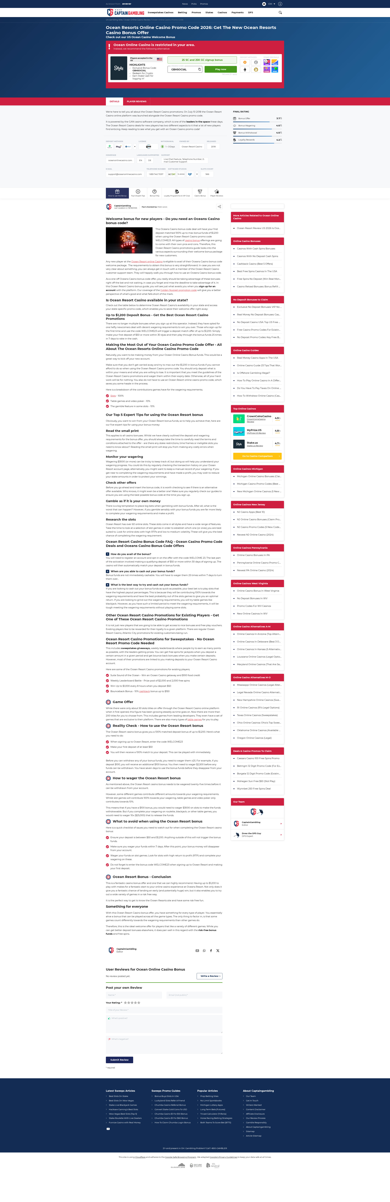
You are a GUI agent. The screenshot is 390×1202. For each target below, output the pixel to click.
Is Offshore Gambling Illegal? (253, 372)
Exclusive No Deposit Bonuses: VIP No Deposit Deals (259, 306)
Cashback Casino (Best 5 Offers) (255, 263)
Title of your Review (118, 1010)
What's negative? (120, 1039)
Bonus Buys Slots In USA (167, 1096)
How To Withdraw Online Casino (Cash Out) (259, 395)
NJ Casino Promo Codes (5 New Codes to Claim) (259, 527)
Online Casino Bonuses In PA (253, 555)
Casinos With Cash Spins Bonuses (256, 248)
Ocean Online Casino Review (137, 20)
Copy (199, 69)
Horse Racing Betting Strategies (216, 1118)
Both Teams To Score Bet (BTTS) (215, 1122)
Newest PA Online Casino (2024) (255, 570)
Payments (238, 12)
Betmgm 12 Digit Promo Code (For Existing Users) (259, 765)
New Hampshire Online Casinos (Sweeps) (259, 700)
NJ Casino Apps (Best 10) (251, 512)
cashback (144, 691)
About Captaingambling (258, 1127)
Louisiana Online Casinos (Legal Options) (259, 656)
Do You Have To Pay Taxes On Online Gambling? (259, 388)
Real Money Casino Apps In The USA (257, 357)
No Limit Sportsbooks (211, 1100)
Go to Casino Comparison (257, 456)
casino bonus (192, 240)
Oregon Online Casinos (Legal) (254, 737)
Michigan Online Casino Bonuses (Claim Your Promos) (259, 476)
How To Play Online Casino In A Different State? (259, 380)
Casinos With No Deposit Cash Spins (257, 256)
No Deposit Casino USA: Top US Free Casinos (259, 322)
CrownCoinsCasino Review (256, 420)
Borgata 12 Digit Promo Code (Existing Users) (259, 773)
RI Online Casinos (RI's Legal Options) (258, 707)
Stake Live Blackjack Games (123, 1105)
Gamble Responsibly (256, 1122)
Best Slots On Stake (118, 1096)
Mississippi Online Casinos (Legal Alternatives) (259, 684)
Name (112, 995)
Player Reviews (216, 196)
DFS (250, 12)
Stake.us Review (255, 445)
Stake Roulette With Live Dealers (125, 1118)
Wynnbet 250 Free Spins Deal (254, 788)
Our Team (251, 1096)
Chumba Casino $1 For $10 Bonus (171, 1114)
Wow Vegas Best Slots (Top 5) (123, 1114)
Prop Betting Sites (209, 1096)
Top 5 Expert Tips (138, 196)
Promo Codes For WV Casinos (254, 606)
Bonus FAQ (154, 196)
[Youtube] (264, 4)
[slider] (132, 1002)
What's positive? (120, 1018)
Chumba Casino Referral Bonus (170, 1105)
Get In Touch (252, 1100)
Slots (113, 395)
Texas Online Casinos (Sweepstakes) (257, 715)
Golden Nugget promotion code (178, 290)
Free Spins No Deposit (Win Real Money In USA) (259, 278)
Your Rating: (114, 1003)
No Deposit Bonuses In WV (252, 598)
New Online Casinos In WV (252, 613)
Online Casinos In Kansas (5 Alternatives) (259, 649)
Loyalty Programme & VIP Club (177, 196)
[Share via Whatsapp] (204, 950)
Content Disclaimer (255, 1109)
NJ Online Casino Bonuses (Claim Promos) (259, 519)
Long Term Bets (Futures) (212, 1109)
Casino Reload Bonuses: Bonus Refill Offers (259, 286)
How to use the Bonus (117, 196)
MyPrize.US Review (256, 433)
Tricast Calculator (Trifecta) (213, 1114)
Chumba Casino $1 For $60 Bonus (171, 1118)
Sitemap (250, 1131)
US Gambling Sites (114, 20)
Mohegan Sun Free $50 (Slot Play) (256, 781)
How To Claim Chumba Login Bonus (173, 1122)
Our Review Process (255, 1118)
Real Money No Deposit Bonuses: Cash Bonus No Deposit (259, 314)
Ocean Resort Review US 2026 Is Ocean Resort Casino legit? (259, 228)
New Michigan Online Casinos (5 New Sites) (259, 491)
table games (195, 719)
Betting (182, 12)
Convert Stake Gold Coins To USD (171, 1109)
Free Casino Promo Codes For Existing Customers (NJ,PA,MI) (259, 329)
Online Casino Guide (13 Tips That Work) (259, 365)
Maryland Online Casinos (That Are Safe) (259, 664)
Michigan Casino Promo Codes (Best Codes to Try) (259, 483)
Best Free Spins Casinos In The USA (257, 271)
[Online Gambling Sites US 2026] (125, 12)
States (209, 12)
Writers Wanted (254, 1105)
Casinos (222, 12)
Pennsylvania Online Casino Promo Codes (259, 562)
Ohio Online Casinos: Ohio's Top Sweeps (259, 722)
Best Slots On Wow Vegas (121, 1100)
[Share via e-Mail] (197, 950)
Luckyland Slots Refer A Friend (170, 1100)
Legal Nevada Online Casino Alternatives (259, 692)
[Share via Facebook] (211, 950)
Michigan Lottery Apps (211, 1105)
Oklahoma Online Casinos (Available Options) (259, 730)
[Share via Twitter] (218, 950)
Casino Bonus (200, 196)
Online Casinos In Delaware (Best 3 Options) (259, 641)
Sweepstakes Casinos (160, 12)
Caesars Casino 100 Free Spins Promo (258, 758)
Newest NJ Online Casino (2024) (255, 534)
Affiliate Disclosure (255, 1114)
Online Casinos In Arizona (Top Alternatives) (259, 634)
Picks (194, 4)
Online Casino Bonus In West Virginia (258, 590)
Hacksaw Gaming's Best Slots (123, 1109)
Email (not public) (178, 995)
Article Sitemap (253, 1136)
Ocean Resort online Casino (147, 261)
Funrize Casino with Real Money (125, 1122)
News (185, 4)
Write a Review (209, 976)
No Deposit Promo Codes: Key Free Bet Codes (259, 337)
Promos (204, 4)
